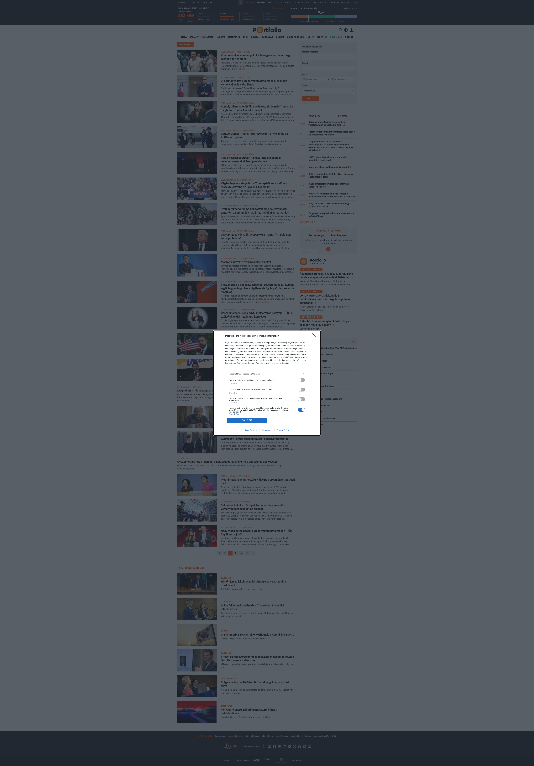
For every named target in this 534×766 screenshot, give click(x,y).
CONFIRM (247, 420)
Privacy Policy (283, 430)
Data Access (267, 430)
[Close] (315, 336)
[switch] (301, 380)
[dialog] (267, 383)
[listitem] (267, 373)
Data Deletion (251, 430)
